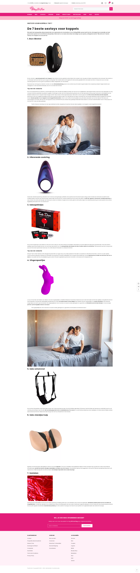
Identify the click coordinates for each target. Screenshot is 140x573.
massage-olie (67, 505)
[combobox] (91, 8)
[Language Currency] (112, 3)
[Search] (93, 8)
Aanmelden (87, 526)
